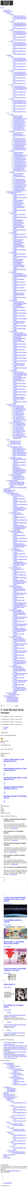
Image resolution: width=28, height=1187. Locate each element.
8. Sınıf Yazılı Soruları (15, 567)
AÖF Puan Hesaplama (12, 700)
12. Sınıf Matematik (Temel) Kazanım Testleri (20, 375)
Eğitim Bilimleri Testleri (16, 458)
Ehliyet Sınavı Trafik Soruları (17, 482)
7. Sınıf (12, 84)
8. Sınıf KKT (13, 252)
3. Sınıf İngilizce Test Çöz (19, 39)
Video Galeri (7, 1157)
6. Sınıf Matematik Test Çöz (20, 73)
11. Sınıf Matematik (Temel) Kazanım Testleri (20, 336)
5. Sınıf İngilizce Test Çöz (19, 69)
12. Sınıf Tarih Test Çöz (19, 183)
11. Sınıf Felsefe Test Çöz (19, 163)
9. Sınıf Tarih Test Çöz (18, 124)
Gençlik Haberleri (11, 1090)
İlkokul (8, 13)
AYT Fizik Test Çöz (18, 427)
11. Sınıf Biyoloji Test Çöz (19, 159)
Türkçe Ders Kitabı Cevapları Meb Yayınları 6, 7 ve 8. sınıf (14, 1015)
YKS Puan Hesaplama (12, 697)
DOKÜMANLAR (8, 491)
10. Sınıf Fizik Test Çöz (19, 138)
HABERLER (7, 489)
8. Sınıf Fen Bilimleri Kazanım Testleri (18, 260)
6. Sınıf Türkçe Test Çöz (19, 72)
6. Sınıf (12, 70)
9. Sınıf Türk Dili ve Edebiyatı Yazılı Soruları (19, 588)
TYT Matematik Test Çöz (19, 408)
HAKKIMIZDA (8, 1183)
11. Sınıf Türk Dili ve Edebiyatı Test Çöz (18, 153)
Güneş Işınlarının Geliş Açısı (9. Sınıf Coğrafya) (15, 1049)
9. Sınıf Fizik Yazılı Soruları (20, 593)
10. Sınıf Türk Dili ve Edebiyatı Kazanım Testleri (19, 302)
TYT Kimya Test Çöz (18, 413)
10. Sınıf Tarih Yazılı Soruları (20, 624)
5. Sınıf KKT (13, 193)
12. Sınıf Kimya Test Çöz (19, 180)
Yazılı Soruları (10, 1067)
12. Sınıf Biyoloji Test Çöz (19, 182)
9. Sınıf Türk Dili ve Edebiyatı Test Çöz (18, 116)
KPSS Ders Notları (14, 694)
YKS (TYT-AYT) (11, 404)
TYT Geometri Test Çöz (19, 410)
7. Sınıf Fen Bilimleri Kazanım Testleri (18, 240)
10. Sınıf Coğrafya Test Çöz (20, 144)
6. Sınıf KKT (13, 213)
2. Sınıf (12, 21)
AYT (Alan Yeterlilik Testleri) (17, 422)
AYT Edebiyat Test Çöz (19, 431)
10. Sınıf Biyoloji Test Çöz (19, 141)
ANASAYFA (7, 10)
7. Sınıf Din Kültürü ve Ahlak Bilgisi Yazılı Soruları (20, 562)
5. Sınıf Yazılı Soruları (15, 512)
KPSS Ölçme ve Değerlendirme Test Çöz (19, 468)
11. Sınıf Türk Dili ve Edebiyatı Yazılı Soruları (19, 638)
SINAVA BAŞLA (8, 11)
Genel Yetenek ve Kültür (16, 446)
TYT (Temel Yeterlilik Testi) (17, 405)
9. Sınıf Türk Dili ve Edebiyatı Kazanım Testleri (19, 274)
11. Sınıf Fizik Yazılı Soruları (20, 643)
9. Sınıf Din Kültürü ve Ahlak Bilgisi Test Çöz (18, 127)
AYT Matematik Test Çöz (19, 424)
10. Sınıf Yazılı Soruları (15, 610)
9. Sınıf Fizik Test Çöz (18, 120)
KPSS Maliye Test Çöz (18, 477)
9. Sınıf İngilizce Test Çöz (19, 130)
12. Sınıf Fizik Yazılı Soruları (20, 673)
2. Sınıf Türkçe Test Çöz (19, 23)
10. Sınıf (12, 131)
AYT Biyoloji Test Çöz (19, 429)
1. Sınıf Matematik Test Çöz (20, 17)
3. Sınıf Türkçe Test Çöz (19, 31)
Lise (8, 113)
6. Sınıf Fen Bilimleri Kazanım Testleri (18, 220)
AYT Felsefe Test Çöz (18, 435)
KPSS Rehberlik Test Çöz (19, 470)
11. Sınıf (12, 151)
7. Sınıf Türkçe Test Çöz (19, 86)
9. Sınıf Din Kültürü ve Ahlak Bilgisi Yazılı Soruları (20, 605)
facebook (6, 727)
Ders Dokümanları (8, 1063)
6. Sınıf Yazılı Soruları (15, 531)
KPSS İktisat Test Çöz (18, 476)
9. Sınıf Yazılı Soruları (15, 586)
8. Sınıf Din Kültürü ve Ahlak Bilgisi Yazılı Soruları (20, 581)
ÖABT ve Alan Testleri (15, 474)
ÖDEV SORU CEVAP (9, 490)
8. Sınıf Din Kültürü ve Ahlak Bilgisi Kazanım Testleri (18, 266)
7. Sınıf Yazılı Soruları (15, 549)
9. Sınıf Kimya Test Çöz (19, 121)
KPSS (8, 445)
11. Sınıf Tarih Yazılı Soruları (20, 650)
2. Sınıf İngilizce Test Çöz (19, 28)
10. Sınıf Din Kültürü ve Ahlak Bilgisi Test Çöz (19, 146)
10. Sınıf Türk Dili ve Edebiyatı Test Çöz (18, 133)
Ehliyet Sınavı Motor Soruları (17, 483)
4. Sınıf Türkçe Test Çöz (19, 42)
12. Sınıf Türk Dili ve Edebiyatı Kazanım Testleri (19, 372)
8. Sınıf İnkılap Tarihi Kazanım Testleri (18, 263)
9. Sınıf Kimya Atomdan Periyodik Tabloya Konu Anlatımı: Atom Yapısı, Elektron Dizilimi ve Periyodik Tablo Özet (15, 1056)
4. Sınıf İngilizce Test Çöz (19, 54)
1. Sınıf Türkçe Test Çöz (19, 16)
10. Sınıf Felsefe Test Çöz (19, 149)
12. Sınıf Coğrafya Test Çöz (20, 184)
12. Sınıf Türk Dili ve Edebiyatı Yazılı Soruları (19, 668)
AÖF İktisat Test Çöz (15, 442)
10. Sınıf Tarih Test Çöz (19, 142)
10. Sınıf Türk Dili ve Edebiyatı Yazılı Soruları (19, 612)
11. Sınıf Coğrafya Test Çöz (20, 162)
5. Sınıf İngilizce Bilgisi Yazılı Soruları (19, 529)
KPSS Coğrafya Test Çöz (19, 453)
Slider (5, 1156)
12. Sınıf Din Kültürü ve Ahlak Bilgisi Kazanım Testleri (19, 399)
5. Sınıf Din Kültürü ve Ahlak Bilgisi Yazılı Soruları (20, 526)
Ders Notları (10, 1064)
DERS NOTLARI (11, 693)
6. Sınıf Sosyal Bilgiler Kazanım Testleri (18, 223)
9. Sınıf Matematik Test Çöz (20, 118)
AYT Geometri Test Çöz (19, 425)
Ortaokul (9, 55)
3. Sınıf (12, 30)
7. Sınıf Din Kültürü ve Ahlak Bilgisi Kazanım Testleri (18, 247)
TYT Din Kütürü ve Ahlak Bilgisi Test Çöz (19, 420)
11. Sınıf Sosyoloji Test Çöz (20, 166)
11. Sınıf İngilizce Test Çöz (19, 170)
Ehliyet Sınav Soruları (12, 480)
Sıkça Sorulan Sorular (9, 1154)
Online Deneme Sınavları (10, 1097)
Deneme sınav (10, 1098)
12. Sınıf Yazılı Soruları (15, 666)
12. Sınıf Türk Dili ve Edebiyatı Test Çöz (18, 174)
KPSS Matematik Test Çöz (19, 449)
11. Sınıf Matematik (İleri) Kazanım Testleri (19, 339)
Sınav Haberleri (11, 1091)
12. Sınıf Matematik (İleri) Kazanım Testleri (19, 378)
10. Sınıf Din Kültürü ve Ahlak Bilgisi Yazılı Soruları (20, 629)
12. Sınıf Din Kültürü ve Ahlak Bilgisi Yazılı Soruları (20, 688)
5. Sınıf (12, 56)
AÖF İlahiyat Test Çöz (15, 443)
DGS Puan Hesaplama (12, 701)
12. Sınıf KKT (13, 370)
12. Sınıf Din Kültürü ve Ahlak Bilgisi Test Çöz (19, 188)
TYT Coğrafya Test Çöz (19, 417)
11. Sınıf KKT (13, 331)
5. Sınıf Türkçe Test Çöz (19, 58)
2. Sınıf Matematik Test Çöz (20, 24)
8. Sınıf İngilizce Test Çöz (19, 111)
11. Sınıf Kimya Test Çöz (19, 158)
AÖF (8, 439)
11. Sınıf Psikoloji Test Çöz (19, 165)
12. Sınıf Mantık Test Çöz (19, 186)
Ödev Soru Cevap (8, 1094)
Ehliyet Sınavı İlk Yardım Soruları (18, 487)
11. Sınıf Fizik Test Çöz (19, 156)
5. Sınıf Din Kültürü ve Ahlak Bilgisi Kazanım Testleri (18, 207)
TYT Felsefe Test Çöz (18, 418)
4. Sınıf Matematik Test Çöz (20, 44)
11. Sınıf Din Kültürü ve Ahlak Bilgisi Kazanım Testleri (19, 365)
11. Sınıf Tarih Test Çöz (19, 161)
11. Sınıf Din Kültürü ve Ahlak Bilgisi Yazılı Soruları (20, 661)
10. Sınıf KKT (13, 300)
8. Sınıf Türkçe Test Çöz (19, 100)
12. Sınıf (12, 172)
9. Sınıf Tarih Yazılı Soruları (20, 603)
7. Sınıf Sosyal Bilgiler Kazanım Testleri (18, 243)
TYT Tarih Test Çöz (18, 415)
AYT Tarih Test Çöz (18, 432)
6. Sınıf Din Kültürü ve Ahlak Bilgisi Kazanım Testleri (18, 227)
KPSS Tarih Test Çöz (18, 451)
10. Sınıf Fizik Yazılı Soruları (20, 617)
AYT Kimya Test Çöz (18, 428)
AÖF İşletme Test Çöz (15, 441)
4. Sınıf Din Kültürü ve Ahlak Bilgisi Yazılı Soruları (20, 508)
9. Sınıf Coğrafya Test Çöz (19, 125)
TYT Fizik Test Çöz (18, 411)
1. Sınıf (12, 14)
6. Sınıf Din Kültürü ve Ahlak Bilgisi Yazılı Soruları (20, 544)
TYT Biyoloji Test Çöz (18, 414)
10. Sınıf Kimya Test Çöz (19, 139)
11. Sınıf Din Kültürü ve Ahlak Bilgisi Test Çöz (19, 168)
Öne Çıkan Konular (8, 1095)
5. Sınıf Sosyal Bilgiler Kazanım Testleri (18, 203)
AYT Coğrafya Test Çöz (19, 434)
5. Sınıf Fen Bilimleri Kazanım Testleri (18, 201)
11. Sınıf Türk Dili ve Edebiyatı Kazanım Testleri (19, 333)
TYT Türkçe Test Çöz (18, 407)
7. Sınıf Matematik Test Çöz (20, 87)
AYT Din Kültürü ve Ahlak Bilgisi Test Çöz (20, 437)
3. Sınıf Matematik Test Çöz (20, 32)
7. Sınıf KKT (13, 232)
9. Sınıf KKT (13, 272)
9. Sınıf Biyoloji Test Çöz (19, 123)
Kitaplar (6, 1092)
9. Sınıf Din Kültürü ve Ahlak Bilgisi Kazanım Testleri (18, 295)
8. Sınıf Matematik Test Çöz (20, 101)
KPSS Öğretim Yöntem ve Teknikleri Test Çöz (19, 472)
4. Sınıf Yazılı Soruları (15, 494)
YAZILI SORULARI (12, 493)
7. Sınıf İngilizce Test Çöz (19, 97)
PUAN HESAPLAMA (9, 696)
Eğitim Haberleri (11, 1088)
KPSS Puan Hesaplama (12, 698)
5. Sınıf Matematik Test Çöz (20, 59)
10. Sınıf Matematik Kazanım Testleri (18, 305)
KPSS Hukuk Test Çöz (18, 479)
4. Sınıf (12, 41)
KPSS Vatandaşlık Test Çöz (20, 452)
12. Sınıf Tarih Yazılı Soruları (20, 680)
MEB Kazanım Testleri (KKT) (14, 191)
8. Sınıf (12, 99)
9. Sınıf (12, 114)
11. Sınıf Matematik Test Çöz (20, 155)
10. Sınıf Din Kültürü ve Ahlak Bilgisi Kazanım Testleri (19, 323)
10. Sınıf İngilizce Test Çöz (19, 148)
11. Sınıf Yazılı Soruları (15, 636)
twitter (5, 728)
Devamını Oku (14, 828)
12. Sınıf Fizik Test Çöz (19, 179)
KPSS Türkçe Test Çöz (19, 448)
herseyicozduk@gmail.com (13, 1170)
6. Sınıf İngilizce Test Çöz (19, 83)
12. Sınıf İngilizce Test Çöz (19, 190)
